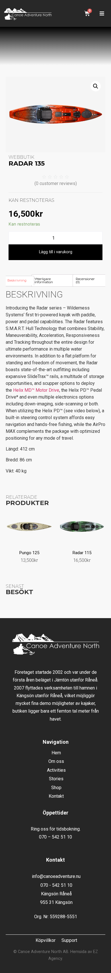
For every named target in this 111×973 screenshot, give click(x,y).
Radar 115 (82, 552)
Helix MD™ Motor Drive (36, 390)
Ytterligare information (43, 280)
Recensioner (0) (85, 280)
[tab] (19, 280)
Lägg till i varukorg (55, 252)
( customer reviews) (55, 183)
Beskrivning (16, 280)
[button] (102, 14)
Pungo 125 (29, 552)
